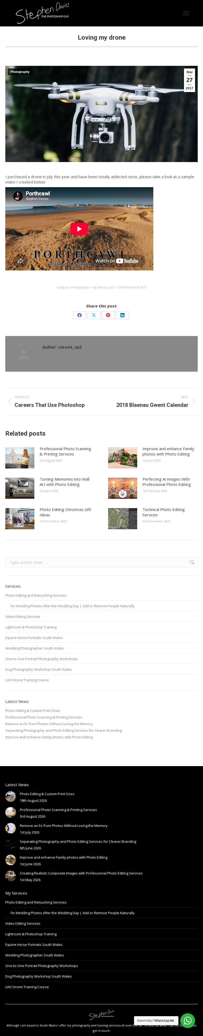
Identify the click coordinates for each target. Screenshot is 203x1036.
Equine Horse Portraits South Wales (34, 637)
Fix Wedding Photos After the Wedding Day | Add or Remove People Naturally (73, 606)
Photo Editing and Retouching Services (36, 595)
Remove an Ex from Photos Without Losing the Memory (49, 723)
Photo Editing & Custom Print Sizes (32, 710)
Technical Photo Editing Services (163, 512)
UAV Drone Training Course (27, 680)
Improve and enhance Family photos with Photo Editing (168, 451)
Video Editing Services (22, 616)
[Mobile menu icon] (186, 13)
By (103, 287)
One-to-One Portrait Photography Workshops (41, 658)
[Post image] (19, 457)
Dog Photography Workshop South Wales (38, 669)
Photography (20, 72)
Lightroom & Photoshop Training (31, 627)
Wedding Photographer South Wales (34, 648)
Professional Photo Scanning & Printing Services (65, 451)
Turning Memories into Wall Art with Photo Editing (64, 481)
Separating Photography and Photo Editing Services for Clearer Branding (63, 730)
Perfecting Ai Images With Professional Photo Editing (166, 481)
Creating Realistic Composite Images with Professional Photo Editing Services (81, 873)
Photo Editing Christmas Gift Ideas (65, 512)
